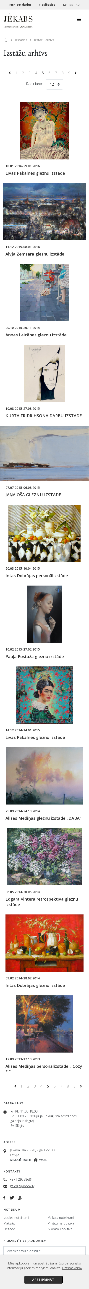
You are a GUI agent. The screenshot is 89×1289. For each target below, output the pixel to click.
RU (78, 5)
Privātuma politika (61, 1223)
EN (71, 5)
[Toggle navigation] (79, 20)
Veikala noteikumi (61, 1217)
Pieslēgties (47, 5)
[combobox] (54, 85)
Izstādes (21, 40)
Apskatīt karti (20, 1160)
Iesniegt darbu (20, 5)
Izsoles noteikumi (16, 1217)
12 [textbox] (52, 84)
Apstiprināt (43, 1279)
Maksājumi (11, 1223)
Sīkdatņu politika (60, 1229)
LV (65, 5)
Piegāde (9, 1229)
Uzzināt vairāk (72, 1268)
